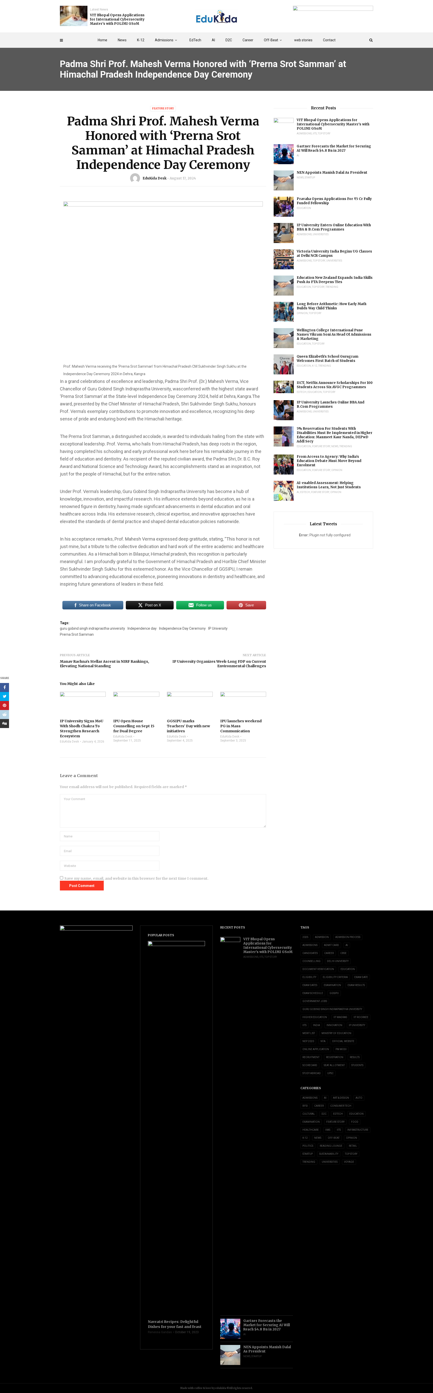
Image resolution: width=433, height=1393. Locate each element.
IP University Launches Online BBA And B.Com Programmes (330, 404)
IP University (218, 628)
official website (343, 1041)
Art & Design (341, 1097)
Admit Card (331, 945)
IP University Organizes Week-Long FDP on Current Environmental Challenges (219, 663)
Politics (307, 1145)
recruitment (310, 1057)
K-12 (140, 40)
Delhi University (338, 961)
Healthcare (310, 1129)
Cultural (308, 1113)
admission (322, 937)
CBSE (343, 953)
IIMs (327, 1129)
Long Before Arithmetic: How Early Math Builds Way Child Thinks (331, 306)
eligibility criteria (335, 977)
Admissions (164, 40)
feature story (163, 108)
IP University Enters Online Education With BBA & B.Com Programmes (334, 227)
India (316, 1025)
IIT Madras (340, 1017)
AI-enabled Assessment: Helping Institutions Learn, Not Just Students (329, 485)
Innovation (334, 1025)
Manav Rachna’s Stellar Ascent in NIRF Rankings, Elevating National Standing (104, 663)
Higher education (314, 1017)
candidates (310, 953)
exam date (361, 977)
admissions (309, 945)
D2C (229, 40)
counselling (311, 961)
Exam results (356, 985)
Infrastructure (357, 1129)
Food (354, 1121)
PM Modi (341, 1049)
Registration (334, 1057)
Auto (359, 1097)
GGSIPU (334, 993)
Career (248, 40)
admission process (347, 937)
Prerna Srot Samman (77, 634)
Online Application (315, 1049)
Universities (321, 234)
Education (304, 208)
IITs (315, 133)
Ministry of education (336, 1033)
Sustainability (328, 1153)
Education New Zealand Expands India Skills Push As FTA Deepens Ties (335, 280)
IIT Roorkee (361, 1017)
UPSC (330, 1073)
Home (102, 40)
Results (355, 1057)
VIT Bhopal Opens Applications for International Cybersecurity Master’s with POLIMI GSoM (117, 19)
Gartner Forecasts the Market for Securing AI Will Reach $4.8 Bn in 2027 (334, 148)
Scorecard (309, 1065)
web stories (303, 40)
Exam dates (309, 985)
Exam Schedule (312, 993)
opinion (302, 313)
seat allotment (334, 1065)
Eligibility (309, 977)
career (329, 953)
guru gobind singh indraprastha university (92, 628)
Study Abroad (311, 1073)
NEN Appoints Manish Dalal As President (332, 172)
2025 (305, 937)
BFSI (305, 1105)
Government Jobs (314, 1001)
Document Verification (318, 969)
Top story (324, 133)
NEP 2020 (308, 1041)
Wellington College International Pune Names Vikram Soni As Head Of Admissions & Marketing (334, 334)
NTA (323, 1041)
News (122, 40)
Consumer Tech (340, 1105)
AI (213, 40)
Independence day (142, 628)
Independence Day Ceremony (182, 628)
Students (357, 1065)
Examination (332, 985)
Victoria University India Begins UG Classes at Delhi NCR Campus (334, 253)
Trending (332, 287)
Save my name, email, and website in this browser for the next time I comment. (136, 878)
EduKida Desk (154, 178)
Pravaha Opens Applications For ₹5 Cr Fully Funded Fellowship (334, 201)
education (348, 969)
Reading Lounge (331, 1145)
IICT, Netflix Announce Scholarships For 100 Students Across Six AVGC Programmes (335, 385)
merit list (308, 1033)
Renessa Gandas (160, 1332)
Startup (310, 177)
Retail (353, 1145)
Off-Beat (271, 40)
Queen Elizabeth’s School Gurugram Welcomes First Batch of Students (327, 358)
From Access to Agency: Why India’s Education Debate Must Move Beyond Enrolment (329, 460)
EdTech (195, 40)
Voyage (349, 1161)
